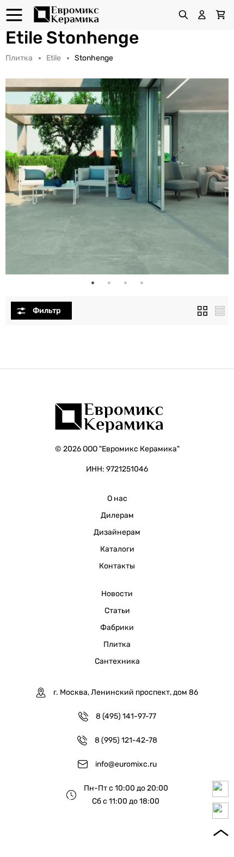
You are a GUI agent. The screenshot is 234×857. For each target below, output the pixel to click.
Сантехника (117, 661)
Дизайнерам (117, 532)
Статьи (117, 610)
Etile (53, 58)
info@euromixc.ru (126, 764)
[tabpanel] (117, 176)
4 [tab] (141, 282)
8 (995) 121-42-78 (126, 740)
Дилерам (117, 515)
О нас (117, 498)
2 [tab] (108, 282)
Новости (117, 593)
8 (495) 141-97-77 (126, 716)
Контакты (117, 566)
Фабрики (117, 627)
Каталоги (117, 549)
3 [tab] (125, 282)
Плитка (19, 58)
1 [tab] (92, 282)
